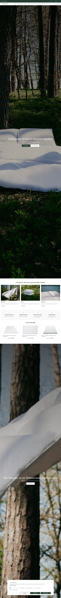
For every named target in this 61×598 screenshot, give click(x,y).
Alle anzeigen (30, 483)
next (59, 331)
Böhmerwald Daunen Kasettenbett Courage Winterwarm (49, 336)
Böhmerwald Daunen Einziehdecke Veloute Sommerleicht (29, 336)
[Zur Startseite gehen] (4, 3)
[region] (30, 331)
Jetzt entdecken (25, 145)
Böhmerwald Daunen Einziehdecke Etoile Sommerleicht (9, 336)
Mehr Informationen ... (13, 585)
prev (1, 331)
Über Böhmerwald (35, 145)
